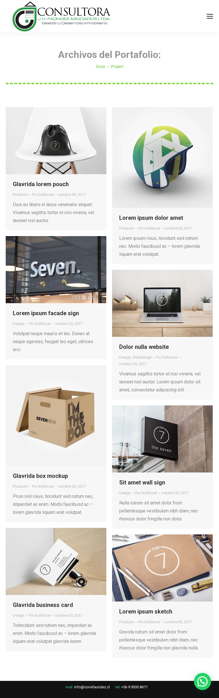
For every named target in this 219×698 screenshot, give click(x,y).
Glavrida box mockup (40, 475)
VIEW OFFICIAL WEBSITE (41, 140)
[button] (202, 681)
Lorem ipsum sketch (145, 611)
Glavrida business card (43, 605)
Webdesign (142, 357)
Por (43, 194)
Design (19, 323)
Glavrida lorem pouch (41, 184)
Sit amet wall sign (142, 482)
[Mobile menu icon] (209, 16)
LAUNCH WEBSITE (41, 269)
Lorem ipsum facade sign (46, 313)
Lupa (56, 140)
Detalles (71, 140)
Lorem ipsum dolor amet (151, 217)
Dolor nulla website (144, 346)
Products (20, 194)
